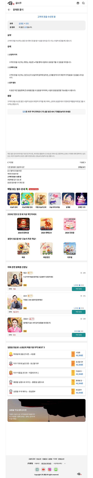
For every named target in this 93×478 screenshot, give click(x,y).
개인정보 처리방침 (46, 463)
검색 (83, 3)
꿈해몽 (21, 23)
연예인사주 (61, 459)
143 (84, 319)
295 (84, 273)
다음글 (82, 162)
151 (84, 296)
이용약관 (37, 463)
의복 (27, 23)
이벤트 (78, 3)
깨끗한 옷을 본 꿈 (12, 174)
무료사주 (38, 459)
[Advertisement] (46, 132)
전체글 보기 (82, 167)
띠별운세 (44, 459)
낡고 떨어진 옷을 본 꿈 (14, 171)
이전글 (11, 162)
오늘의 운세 (32, 459)
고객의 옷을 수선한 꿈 (14, 177)
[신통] (10, 3)
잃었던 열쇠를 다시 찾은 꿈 (15, 183)
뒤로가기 (9, 9)
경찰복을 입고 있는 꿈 (14, 180)
